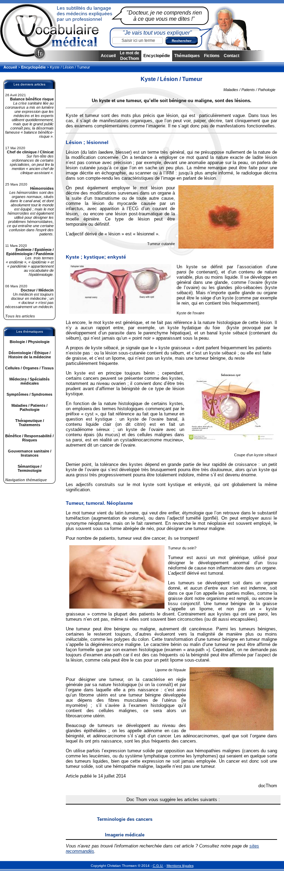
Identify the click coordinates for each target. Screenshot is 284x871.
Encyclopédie (156, 55)
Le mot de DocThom (129, 56)
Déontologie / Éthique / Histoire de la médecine (29, 355)
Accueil (108, 55)
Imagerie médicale (124, 834)
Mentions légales (180, 866)
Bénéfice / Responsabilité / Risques (29, 438)
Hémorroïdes (42, 188)
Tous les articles (20, 316)
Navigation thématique (26, 480)
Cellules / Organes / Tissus (29, 368)
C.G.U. (158, 866)
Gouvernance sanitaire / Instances (29, 453)
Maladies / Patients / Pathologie (29, 407)
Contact (231, 55)
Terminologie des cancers (124, 819)
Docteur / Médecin (37, 290)
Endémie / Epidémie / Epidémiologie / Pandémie (30, 252)
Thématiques (187, 55)
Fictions (212, 55)
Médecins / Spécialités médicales (29, 381)
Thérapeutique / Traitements (29, 423)
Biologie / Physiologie (30, 342)
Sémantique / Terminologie (30, 468)
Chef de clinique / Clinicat (30, 152)
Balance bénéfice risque (32, 99)
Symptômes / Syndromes (29, 394)
